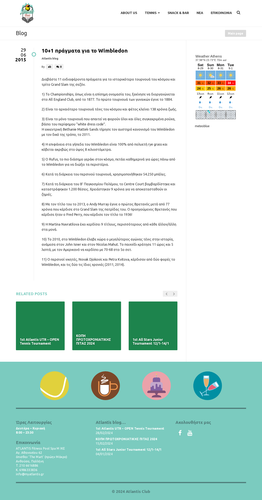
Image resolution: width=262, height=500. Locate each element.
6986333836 (28, 470)
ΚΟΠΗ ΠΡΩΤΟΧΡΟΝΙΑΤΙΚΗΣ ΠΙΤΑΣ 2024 (126, 439)
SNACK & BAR (178, 13)
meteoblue (202, 126)
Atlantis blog (50, 58)
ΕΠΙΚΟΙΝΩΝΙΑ (221, 13)
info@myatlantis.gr (30, 474)
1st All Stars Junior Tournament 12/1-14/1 (128, 449)
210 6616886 (28, 465)
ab (49, 66)
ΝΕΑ (200, 13)
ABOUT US (129, 13)
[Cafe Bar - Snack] (105, 385)
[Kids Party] (156, 385)
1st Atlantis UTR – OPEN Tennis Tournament (130, 428)
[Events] (207, 385)
